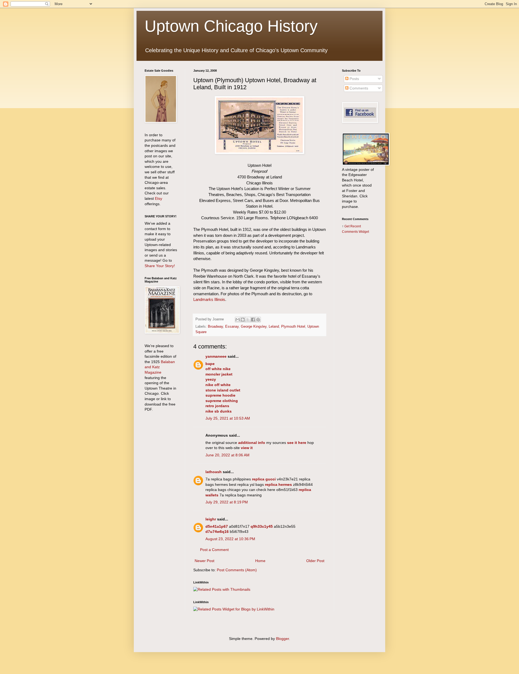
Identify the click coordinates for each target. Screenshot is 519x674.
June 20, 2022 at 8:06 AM (227, 455)
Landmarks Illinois (209, 299)
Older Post (315, 561)
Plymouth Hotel (293, 326)
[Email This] (237, 319)
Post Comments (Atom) (237, 570)
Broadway (215, 326)
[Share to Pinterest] (258, 319)
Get (347, 226)
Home (260, 561)
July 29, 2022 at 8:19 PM (226, 502)
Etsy (158, 198)
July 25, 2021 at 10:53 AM (227, 418)
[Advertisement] (358, 324)
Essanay (232, 326)
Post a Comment (214, 549)
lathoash (213, 472)
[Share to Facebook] (253, 319)
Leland (274, 326)
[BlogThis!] (242, 319)
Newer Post (204, 561)
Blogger (282, 638)
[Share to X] (248, 319)
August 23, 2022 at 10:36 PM (230, 539)
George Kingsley (254, 326)
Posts (353, 79)
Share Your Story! (160, 266)
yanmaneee (216, 356)
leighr (210, 519)
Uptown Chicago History (231, 26)
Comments (358, 88)
